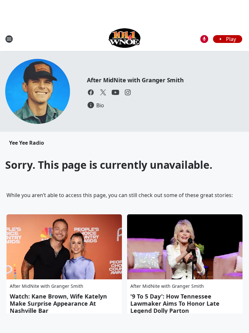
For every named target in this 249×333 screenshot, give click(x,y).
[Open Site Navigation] (9, 39)
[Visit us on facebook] (91, 92)
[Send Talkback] (204, 39)
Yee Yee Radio (26, 142)
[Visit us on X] (103, 92)
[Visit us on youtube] (115, 92)
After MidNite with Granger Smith (135, 80)
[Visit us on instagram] (128, 92)
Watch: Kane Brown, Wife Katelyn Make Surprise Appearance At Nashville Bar (58, 303)
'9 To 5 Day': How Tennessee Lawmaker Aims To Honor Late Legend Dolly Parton (174, 303)
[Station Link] (125, 38)
